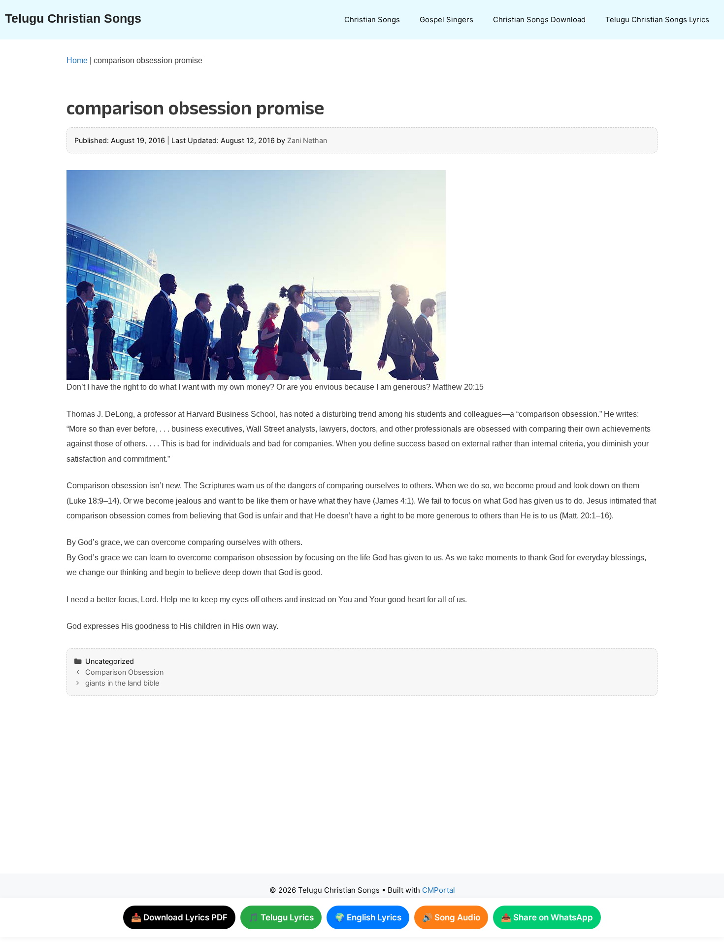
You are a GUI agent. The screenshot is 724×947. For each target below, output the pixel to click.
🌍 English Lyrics (367, 917)
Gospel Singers (446, 19)
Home (77, 60)
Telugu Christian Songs (73, 18)
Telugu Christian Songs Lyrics (657, 19)
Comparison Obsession (124, 672)
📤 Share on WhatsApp (547, 917)
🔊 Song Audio (451, 917)
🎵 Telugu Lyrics (281, 917)
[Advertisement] (342, 795)
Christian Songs (372, 19)
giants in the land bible (122, 683)
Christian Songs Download (539, 19)
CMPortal (438, 890)
